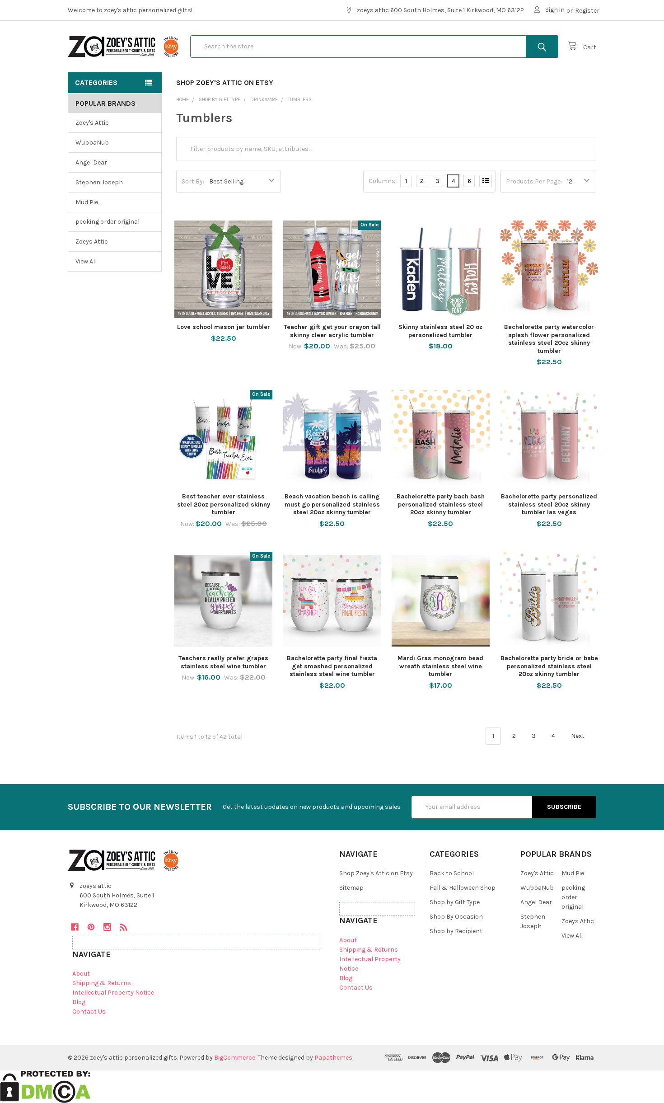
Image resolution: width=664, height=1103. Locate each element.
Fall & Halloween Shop (463, 888)
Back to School (452, 873)
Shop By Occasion (456, 916)
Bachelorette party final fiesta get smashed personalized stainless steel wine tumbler (332, 666)
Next (578, 736)
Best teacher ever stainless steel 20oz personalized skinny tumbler (223, 504)
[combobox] (374, 46)
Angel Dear (91, 162)
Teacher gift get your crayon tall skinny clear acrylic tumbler (332, 331)
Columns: (383, 181)
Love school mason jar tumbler (223, 327)
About (81, 973)
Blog (78, 1002)
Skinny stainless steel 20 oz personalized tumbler (440, 331)
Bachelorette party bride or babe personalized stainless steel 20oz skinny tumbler (549, 666)
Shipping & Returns (101, 983)
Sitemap (351, 888)
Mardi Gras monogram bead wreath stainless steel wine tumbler (440, 666)
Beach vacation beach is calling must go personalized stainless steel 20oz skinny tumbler (332, 504)
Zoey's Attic (92, 123)
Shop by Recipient (456, 931)
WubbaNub (92, 142)
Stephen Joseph (99, 182)
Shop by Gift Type (455, 902)
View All (86, 261)
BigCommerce (234, 1057)
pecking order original (107, 221)
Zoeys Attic (91, 241)
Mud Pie (86, 202)
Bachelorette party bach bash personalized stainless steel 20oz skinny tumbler (441, 504)
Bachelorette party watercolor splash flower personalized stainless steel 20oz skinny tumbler (549, 339)
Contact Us (89, 1011)
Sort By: (193, 181)
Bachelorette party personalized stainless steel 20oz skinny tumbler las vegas (549, 504)
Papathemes (333, 1057)
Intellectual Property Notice (113, 992)
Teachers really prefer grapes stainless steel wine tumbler (223, 662)
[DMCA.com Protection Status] (45, 1086)
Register (587, 10)
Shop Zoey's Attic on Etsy (224, 82)
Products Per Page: (534, 181)
